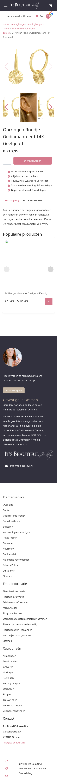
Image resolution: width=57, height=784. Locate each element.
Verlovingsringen (12, 705)
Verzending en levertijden (17, 532)
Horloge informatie (13, 596)
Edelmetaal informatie (15, 602)
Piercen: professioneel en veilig (20, 624)
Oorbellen (8, 689)
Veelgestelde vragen (14, 515)
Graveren (8, 667)
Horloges (8, 672)
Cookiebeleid (10, 554)
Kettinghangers (18, 24)
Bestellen (8, 526)
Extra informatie (32, 200)
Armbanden (9, 656)
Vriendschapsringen (14, 711)
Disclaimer (9, 570)
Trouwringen (10, 700)
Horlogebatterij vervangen (17, 629)
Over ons (8, 504)
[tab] (11, 200)
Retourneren (10, 537)
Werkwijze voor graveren (17, 635)
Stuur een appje (14, 390)
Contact (7, 510)
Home (6, 24)
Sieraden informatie (14, 591)
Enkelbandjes (10, 661)
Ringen (7, 694)
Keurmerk (8, 548)
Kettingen (8, 678)
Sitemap (7, 576)
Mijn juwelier (10, 607)
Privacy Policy (10, 565)
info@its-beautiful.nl (14, 742)
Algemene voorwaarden (16, 559)
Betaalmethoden (12, 521)
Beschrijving (12, 200)
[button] (51, 66)
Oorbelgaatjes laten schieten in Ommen (25, 618)
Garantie (8, 543)
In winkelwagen (32, 160)
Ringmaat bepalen (13, 613)
